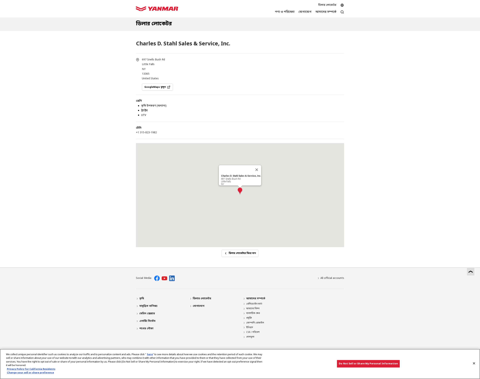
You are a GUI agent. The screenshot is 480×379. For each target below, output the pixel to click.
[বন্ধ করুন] (256, 169)
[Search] (342, 14)
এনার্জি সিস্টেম (147, 321)
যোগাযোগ (198, 306)
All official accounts (332, 278)
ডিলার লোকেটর (327, 5)
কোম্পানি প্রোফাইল (255, 322)
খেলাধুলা (250, 336)
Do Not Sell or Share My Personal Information (368, 363)
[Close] (474, 363)
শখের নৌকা (146, 328)
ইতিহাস (249, 327)
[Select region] (342, 5)
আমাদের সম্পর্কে (255, 298)
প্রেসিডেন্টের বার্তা (254, 303)
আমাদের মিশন (253, 308)
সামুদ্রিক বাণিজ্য (148, 306)
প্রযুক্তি (249, 318)
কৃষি (141, 298)
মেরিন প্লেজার (147, 313)
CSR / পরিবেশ (253, 332)
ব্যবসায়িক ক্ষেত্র (253, 313)
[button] (240, 191)
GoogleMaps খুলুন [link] (155, 87)
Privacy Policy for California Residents (31, 369)
